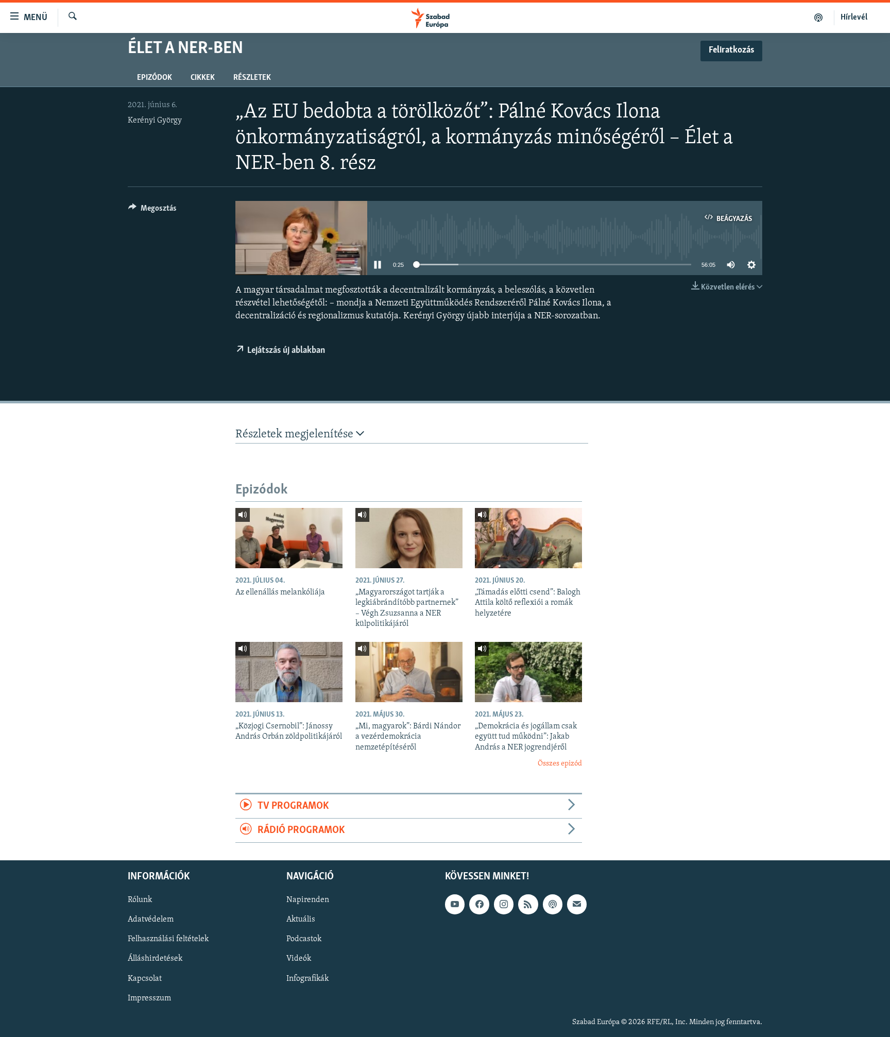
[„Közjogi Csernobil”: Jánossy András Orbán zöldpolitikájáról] (289, 672)
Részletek (252, 78)
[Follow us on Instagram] (504, 904)
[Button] (152, 210)
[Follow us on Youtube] (455, 904)
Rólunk (140, 900)
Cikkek (203, 78)
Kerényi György (155, 120)
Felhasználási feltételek (168, 940)
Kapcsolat (145, 979)
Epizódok (154, 78)
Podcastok (303, 940)
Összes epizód (560, 764)
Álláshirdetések (155, 959)
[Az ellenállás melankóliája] (289, 538)
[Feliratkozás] (577, 904)
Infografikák (307, 979)
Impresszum (149, 998)
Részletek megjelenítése (295, 434)
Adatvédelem (151, 920)
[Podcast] (552, 904)
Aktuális (300, 920)
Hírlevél (854, 17)
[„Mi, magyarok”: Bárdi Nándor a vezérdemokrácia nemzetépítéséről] (409, 672)
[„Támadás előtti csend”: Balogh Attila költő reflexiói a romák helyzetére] (528, 538)
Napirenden (307, 900)
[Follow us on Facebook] (479, 904)
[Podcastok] (818, 17)
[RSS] (528, 904)
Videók (298, 959)
